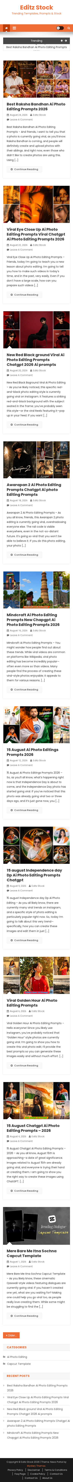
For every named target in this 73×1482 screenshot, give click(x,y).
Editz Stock (36, 7)
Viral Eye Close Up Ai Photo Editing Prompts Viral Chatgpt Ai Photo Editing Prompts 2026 (36, 234)
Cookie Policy (37, 1473)
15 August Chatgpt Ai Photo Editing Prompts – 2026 (33, 1128)
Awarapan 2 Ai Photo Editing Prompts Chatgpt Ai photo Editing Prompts (34, 489)
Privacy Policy (15, 1470)
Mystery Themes (36, 1465)
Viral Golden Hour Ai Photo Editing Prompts (32, 1003)
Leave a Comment (21, 119)
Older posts (14, 1335)
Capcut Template (19, 1364)
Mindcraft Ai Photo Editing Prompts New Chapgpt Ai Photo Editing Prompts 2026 (33, 619)
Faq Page (20, 1473)
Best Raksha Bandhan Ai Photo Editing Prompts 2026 (36, 49)
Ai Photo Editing (17, 1357)
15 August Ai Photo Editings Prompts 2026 (32, 752)
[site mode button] (60, 28)
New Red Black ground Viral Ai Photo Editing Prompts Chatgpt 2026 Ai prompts (35, 359)
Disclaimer (34, 1470)
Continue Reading (26, 169)
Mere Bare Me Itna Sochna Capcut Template (32, 1253)
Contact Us (56, 1473)
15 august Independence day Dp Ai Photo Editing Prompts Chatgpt (34, 875)
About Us (47, 1478)
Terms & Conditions (56, 1470)
